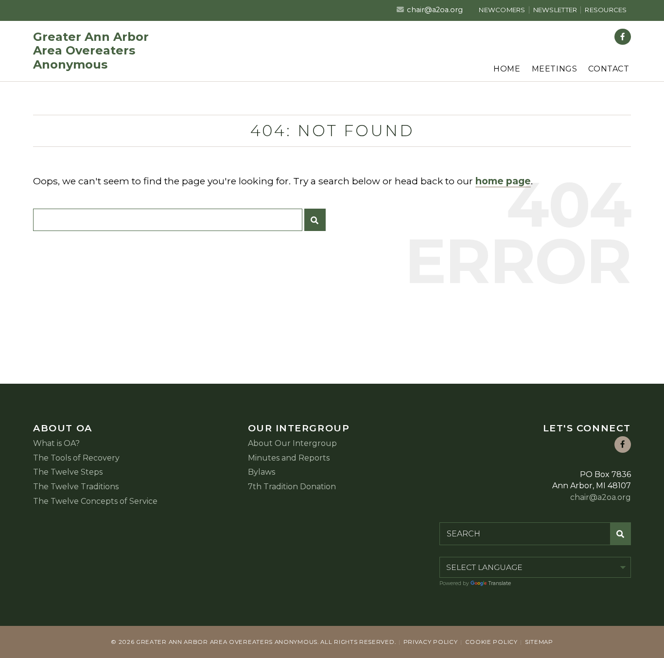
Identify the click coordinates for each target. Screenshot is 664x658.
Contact (608, 68)
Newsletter (555, 10)
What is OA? (56, 443)
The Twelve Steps (68, 472)
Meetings (554, 68)
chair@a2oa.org (435, 9)
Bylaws (261, 472)
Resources (606, 10)
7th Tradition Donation (292, 486)
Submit (315, 220)
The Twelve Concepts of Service (95, 501)
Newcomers (502, 10)
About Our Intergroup (292, 443)
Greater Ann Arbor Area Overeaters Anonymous (91, 51)
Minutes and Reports (289, 457)
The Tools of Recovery (76, 457)
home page (503, 181)
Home (506, 68)
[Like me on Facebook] (622, 37)
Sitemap (539, 642)
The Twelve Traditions (76, 486)
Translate (500, 583)
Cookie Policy (491, 642)
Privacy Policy (430, 642)
